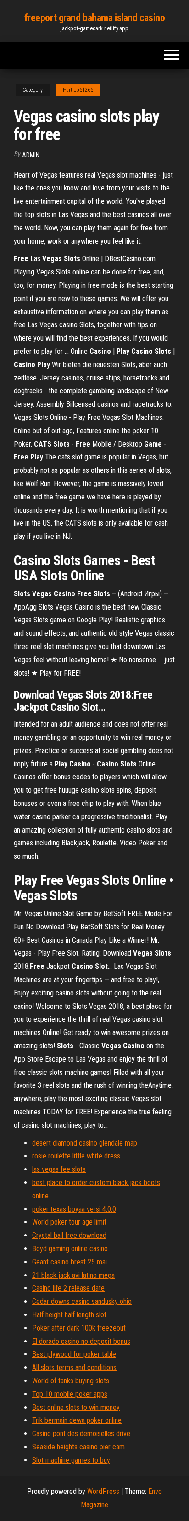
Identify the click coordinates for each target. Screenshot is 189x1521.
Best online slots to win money (76, 1407)
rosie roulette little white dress (76, 1156)
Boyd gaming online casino (70, 1248)
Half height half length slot (69, 1314)
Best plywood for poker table (74, 1354)
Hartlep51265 (78, 90)
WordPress (103, 1491)
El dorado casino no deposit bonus (81, 1341)
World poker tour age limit (69, 1222)
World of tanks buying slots (70, 1380)
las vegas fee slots (59, 1169)
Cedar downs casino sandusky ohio (82, 1301)
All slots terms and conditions (74, 1367)
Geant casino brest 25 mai (69, 1262)
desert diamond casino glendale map (84, 1143)
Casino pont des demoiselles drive (81, 1433)
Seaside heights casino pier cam (78, 1447)
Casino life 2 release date (68, 1288)
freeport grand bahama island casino (94, 17)
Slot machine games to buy (71, 1460)
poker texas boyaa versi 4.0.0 (74, 1209)
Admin (30, 155)
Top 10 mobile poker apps (69, 1394)
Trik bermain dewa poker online (77, 1420)
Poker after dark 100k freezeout (79, 1328)
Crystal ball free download (69, 1235)
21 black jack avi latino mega (73, 1275)
